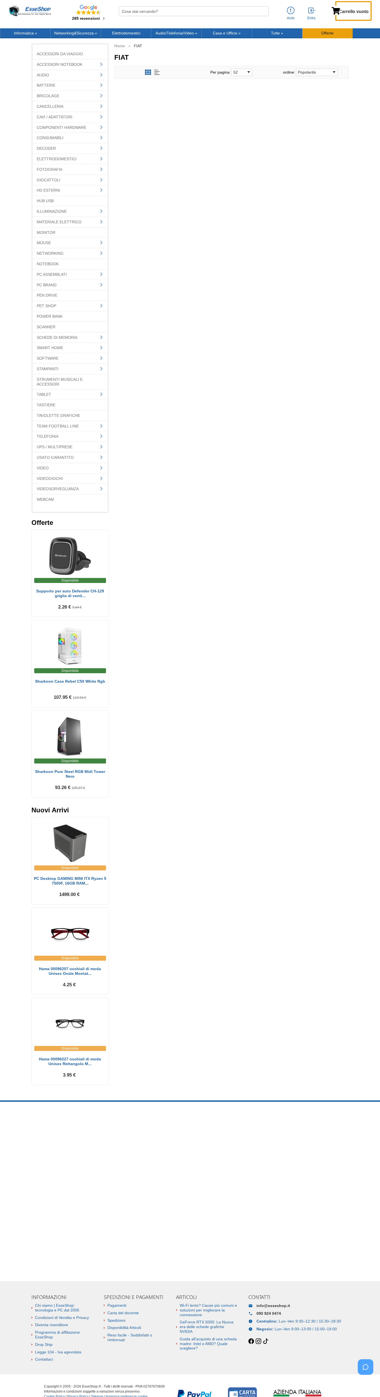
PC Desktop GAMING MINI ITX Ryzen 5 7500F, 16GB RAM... (70, 880)
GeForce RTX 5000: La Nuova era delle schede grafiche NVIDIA (206, 1327)
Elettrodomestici (126, 33)
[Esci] (312, 11)
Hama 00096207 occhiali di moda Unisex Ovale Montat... (70, 971)
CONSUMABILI (50, 138)
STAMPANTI (47, 369)
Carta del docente (123, 1313)
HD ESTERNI (48, 190)
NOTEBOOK (48, 264)
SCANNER (46, 327)
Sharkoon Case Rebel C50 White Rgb (70, 681)
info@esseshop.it (273, 1305)
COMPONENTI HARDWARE (61, 127)
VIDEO (43, 468)
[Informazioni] (290, 11)
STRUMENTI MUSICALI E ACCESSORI (60, 381)
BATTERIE (46, 85)
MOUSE (44, 243)
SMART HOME (50, 348)
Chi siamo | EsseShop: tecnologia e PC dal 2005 (57, 1307)
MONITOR (46, 232)
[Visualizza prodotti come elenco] (156, 72)
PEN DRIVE (47, 295)
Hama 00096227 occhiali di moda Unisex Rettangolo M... (70, 1061)
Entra (311, 18)
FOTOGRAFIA (49, 169)
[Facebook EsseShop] (251, 1341)
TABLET (44, 394)
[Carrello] (336, 10)
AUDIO (43, 75)
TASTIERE (46, 405)
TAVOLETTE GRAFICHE (58, 415)
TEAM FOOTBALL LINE (58, 426)
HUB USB (45, 201)
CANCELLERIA (50, 106)
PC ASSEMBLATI (52, 274)
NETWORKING (50, 253)
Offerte (327, 33)
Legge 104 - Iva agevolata (58, 1352)
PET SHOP (46, 306)
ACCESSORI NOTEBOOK (59, 64)
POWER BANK (50, 316)
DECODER (46, 148)
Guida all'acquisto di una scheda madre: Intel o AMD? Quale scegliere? (208, 1344)
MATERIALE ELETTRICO (59, 222)
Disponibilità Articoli (124, 1327)
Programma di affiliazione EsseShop (57, 1334)
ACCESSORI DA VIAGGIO (60, 54)
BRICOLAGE (48, 96)
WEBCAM (45, 499)
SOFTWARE (47, 358)
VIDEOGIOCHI (50, 478)
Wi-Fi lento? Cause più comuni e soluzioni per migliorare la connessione (208, 1310)
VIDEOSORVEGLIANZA (58, 489)
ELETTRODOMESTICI (57, 159)
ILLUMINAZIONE (52, 211)
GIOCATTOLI (48, 180)
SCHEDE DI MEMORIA (57, 337)
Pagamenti (116, 1305)
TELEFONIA (47, 436)
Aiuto (291, 18)
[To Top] (367, 1384)
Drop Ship (44, 1344)
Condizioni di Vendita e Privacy (62, 1317)
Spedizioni (116, 1320)
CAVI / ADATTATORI (54, 117)
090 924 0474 (268, 1313)
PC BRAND (46, 285)
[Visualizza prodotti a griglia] (148, 72)
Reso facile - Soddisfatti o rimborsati (129, 1337)
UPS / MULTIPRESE (54, 447)
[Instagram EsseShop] (258, 1341)
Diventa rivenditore (51, 1325)
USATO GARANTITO (55, 457)
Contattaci (44, 1359)
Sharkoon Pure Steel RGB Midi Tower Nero (70, 773)
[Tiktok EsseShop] (265, 1341)
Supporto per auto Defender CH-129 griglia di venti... (70, 593)
